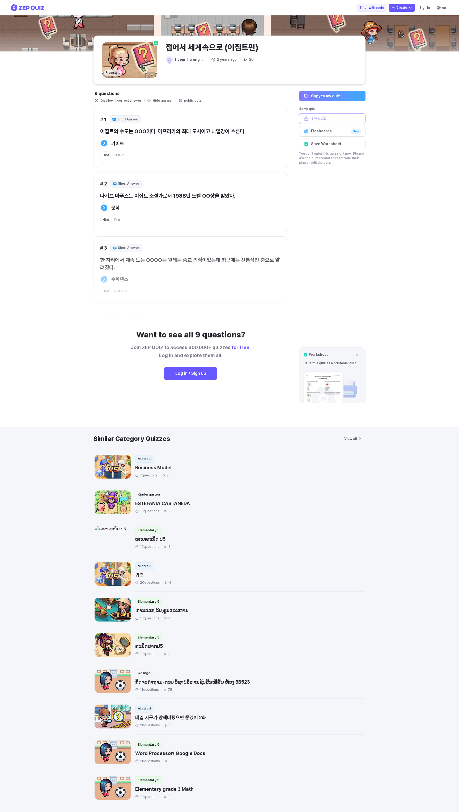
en (444, 8)
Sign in (424, 8)
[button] (332, 375)
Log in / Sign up (190, 373)
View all (350, 439)
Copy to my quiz (325, 96)
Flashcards (335, 131)
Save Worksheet (326, 144)
